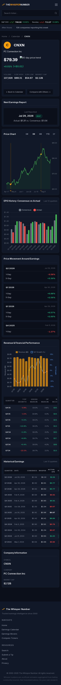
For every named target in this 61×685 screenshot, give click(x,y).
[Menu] (56, 4)
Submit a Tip (7, 655)
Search (5, 650)
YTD (48, 134)
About (4, 659)
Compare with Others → (40, 92)
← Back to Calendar (14, 92)
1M (27, 134)
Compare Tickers (10, 638)
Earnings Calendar (10, 629)
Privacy (5, 663)
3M (33, 134)
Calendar (15, 36)
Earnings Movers (9, 634)
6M (40, 134)
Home (4, 36)
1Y (54, 134)
